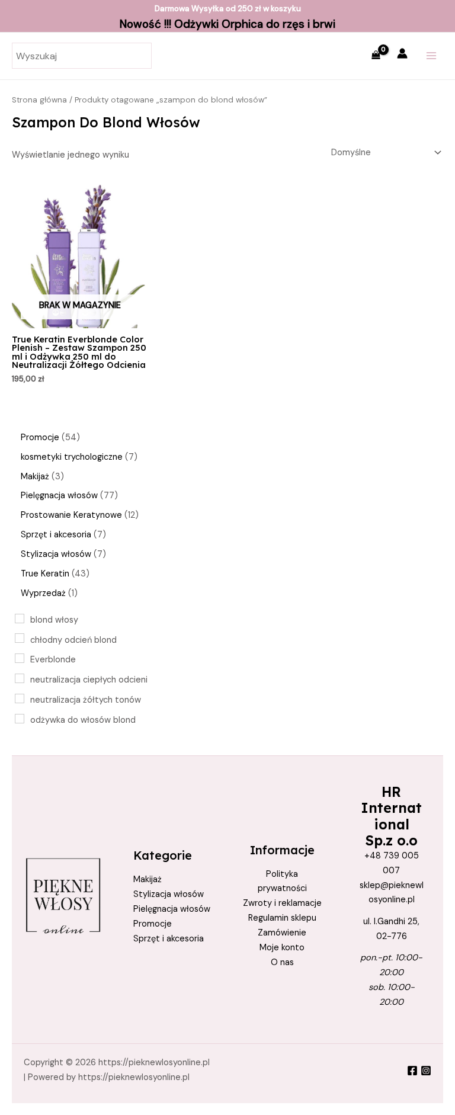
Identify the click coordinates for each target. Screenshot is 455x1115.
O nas (282, 962)
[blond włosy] (19, 618)
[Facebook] (412, 1070)
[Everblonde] (19, 658)
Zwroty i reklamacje (282, 903)
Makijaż (147, 879)
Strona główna (39, 100)
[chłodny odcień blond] (19, 638)
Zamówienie (282, 932)
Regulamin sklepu (282, 918)
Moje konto (282, 947)
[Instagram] (426, 1070)
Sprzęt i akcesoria (168, 938)
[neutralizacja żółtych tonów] (19, 698)
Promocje (152, 924)
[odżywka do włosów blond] (19, 718)
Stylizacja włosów (168, 894)
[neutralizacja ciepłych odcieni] (19, 678)
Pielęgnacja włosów (171, 909)
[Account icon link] (402, 53)
